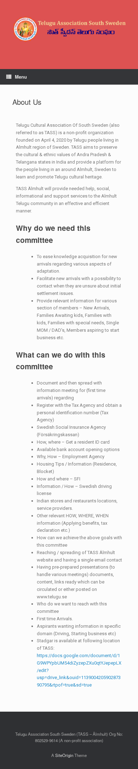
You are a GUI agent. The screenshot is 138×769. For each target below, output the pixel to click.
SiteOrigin (64, 755)
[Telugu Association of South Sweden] (69, 29)
